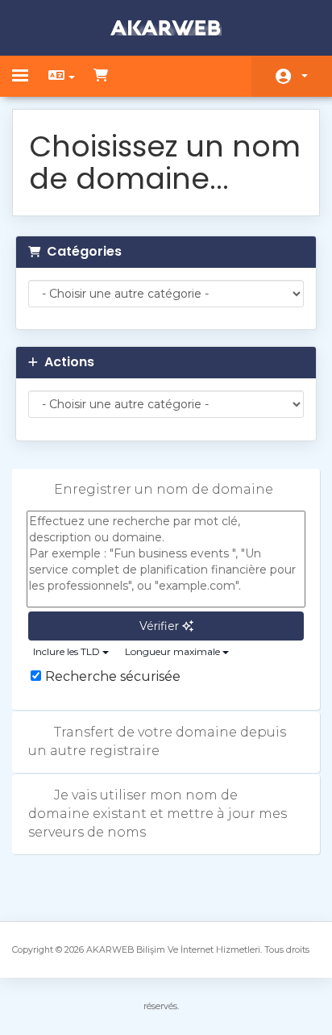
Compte (291, 76)
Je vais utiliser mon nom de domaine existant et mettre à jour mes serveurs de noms (157, 813)
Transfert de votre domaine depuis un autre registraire (157, 741)
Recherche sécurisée (113, 676)
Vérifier (160, 626)
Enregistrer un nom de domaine (163, 489)
